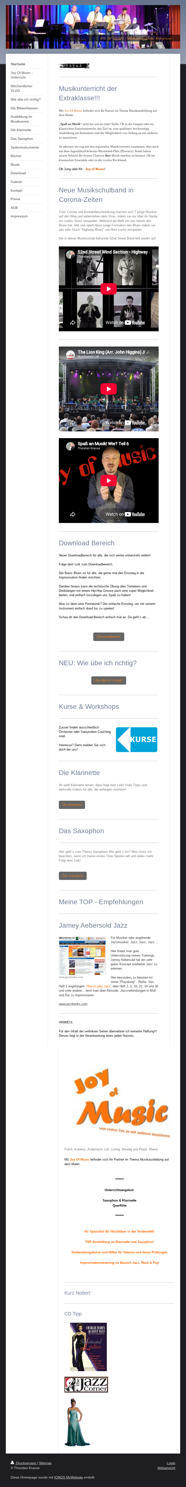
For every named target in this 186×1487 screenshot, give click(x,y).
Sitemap (45, 1463)
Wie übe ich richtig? (109, 680)
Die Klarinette (71, 805)
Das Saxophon (72, 876)
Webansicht (166, 1468)
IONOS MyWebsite (68, 1477)
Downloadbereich (109, 636)
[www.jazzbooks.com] (82, 956)
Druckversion (26, 1463)
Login (171, 1463)
